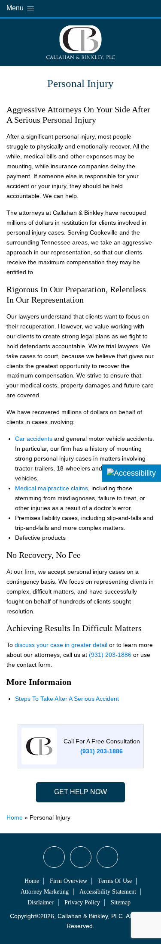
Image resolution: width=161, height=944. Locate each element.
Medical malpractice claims (51, 488)
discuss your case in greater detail (61, 644)
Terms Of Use (115, 881)
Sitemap (121, 902)
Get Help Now (80, 791)
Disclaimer (40, 902)
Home (14, 817)
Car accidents (33, 438)
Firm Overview (68, 881)
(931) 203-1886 (110, 654)
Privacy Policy (82, 902)
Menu (15, 8)
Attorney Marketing (45, 891)
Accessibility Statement (107, 891)
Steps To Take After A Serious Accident (67, 698)
